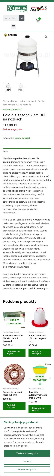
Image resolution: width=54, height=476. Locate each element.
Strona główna (10, 101)
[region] (27, 446)
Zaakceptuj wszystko (27, 453)
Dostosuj (27, 461)
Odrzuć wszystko (27, 469)
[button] (13, 26)
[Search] (21, 18)
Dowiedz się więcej (13, 352)
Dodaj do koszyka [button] (37, 352)
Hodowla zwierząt (27, 101)
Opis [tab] (5, 151)
